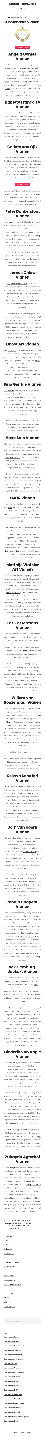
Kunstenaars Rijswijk (12, 1399)
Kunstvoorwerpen (11, 1228)
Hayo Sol (7, 444)
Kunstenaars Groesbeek (13, 1359)
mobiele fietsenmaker (12, 1284)
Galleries (18, 1221)
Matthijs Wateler (13, 592)
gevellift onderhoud (11, 1262)
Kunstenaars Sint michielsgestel (16, 1416)
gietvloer (7, 1271)
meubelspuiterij (10, 1280)
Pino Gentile (9, 390)
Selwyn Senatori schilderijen (15, 786)
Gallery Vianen (24, 1223)
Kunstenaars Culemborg (13, 1355)
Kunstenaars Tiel (10, 1363)
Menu (22, 8)
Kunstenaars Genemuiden (14, 1346)
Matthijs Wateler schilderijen (24, 613)
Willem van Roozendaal (28, 712)
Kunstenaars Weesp (12, 1385)
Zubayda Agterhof (12, 1168)
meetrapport (9, 1275)
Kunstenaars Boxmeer (12, 1408)
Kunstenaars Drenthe (12, 1341)
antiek (6, 1240)
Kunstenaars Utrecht (12, 1368)
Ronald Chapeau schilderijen (15, 913)
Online (28, 1433)
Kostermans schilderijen (27, 650)
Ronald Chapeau (29, 936)
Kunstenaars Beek (11, 1421)
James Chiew (27, 297)
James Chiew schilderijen (17, 283)
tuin (5, 1302)
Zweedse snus (9, 1306)
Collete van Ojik (11, 191)
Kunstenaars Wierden (12, 1350)
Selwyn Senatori (28, 807)
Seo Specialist (20, 1433)
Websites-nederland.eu (22, 4)
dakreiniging (9, 1253)
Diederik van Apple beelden (16, 1130)
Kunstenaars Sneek (11, 1337)
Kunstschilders (22, 1226)
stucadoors (8, 1293)
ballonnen (7, 1244)
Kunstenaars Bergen (12, 1377)
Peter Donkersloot (14, 252)
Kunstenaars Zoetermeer (14, 1403)
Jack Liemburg (15, 1008)
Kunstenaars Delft (11, 1390)
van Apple (15, 1093)
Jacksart (35, 1015)
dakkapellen (8, 1249)
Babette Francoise (19, 113)
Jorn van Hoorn (29, 851)
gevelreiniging (9, 1267)
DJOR (10, 507)
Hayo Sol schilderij (12, 457)
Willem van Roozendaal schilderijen (19, 722)
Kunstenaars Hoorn (12, 1381)
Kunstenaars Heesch (12, 1412)
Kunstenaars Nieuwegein (14, 1372)
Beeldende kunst (10, 1223)
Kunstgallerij (9, 1226)
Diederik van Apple (12, 1063)
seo (5, 1289)
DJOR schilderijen (12, 551)
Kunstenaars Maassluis (13, 1394)
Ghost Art (12, 350)
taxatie (6, 1298)
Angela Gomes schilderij (30, 68)
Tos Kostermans (33, 634)
